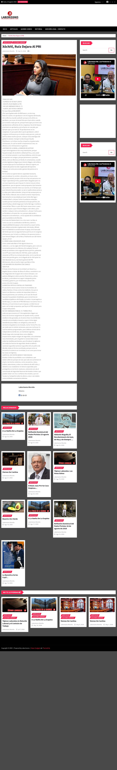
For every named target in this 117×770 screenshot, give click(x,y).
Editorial (38, 29)
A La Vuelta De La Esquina (12, 431)
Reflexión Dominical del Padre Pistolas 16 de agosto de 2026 (64, 526)
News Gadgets (35, 648)
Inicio (5, 29)
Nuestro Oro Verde (10, 519)
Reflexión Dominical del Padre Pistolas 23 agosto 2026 (38, 434)
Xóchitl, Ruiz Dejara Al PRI (16, 36)
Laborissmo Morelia (8, 51)
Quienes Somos (26, 29)
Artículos (14, 29)
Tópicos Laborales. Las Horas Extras (63, 472)
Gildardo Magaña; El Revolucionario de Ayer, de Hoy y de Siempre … (64, 437)
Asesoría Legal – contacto (55, 29)
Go (111, 50)
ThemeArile (46, 648)
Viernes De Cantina (10, 472)
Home (4, 36)
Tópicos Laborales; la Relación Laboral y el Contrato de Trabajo (14, 623)
